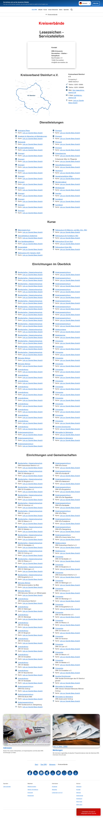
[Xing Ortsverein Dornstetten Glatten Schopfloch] (47, 773)
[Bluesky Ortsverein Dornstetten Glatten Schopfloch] (64, 773)
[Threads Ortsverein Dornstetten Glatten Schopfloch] (69, 773)
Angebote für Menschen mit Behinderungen (32, 136)
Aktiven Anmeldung (33, 789)
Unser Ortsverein (53, 9)
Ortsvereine (59, 341)
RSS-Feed (79, 801)
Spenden (66, 9)
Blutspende (21, 142)
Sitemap (78, 792)
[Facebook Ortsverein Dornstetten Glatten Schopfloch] (29, 773)
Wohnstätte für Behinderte (64, 432)
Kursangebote (22, 247)
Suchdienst (59, 199)
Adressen (7, 747)
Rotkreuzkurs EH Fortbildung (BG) (66, 236)
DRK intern (79, 804)
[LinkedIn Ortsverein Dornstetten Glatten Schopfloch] (41, 773)
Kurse (45, 9)
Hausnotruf (59, 170)
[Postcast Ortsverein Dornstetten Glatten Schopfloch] (75, 773)
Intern (60, 9)
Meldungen (58, 750)
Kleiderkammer (60, 335)
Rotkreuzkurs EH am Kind (64, 241)
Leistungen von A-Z (57, 792)
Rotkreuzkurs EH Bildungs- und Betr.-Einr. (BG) (71, 230)
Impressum (79, 798)
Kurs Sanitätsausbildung (26, 241)
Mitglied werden (32, 786)
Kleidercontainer (60, 329)
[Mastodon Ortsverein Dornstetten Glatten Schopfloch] (58, 773)
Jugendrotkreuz (23, 369)
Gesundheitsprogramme (63, 165)
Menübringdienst (60, 182)
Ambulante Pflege (24, 130)
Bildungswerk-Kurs (24, 230)
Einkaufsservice (60, 153)
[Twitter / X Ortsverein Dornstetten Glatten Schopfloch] (35, 773)
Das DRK (34, 9)
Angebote (54, 786)
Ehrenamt (21, 153)
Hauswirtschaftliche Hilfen (64, 176)
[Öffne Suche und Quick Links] (71, 9)
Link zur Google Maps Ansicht (76, 101)
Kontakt (78, 789)
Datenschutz (79, 795)
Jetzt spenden (7, 786)
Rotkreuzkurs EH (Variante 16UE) (29, 253)
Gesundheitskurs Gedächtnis (27, 236)
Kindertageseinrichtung (25, 432)
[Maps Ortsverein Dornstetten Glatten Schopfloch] (52, 773)
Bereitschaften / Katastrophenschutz (30, 272)
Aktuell (40, 9)
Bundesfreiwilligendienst (26, 148)
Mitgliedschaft (60, 188)
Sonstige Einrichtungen (63, 426)
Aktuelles (54, 789)
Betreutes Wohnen (24, 358)
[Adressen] (26, 729)
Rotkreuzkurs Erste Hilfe (63, 247)
